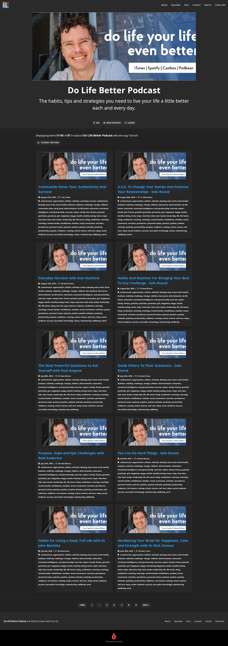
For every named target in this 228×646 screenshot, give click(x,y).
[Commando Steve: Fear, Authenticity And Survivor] (74, 166)
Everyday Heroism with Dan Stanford (68, 278)
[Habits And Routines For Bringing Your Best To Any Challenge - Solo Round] (153, 257)
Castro (131, 123)
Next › (146, 605)
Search (207, 4)
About (164, 4)
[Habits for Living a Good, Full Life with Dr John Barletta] (74, 519)
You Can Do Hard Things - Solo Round (148, 453)
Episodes (176, 4)
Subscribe (220, 4)
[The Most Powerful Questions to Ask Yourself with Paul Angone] (74, 344)
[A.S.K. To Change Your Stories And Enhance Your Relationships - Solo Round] (153, 166)
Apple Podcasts (113, 123)
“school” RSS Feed (50, 142)
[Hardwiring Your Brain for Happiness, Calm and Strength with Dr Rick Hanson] (153, 519)
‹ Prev (82, 605)
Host (186, 4)
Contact (197, 4)
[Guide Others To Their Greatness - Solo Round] (153, 344)
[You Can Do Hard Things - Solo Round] (153, 432)
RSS (97, 123)
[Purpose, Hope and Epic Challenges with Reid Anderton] (74, 432)
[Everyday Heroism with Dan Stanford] (74, 257)
